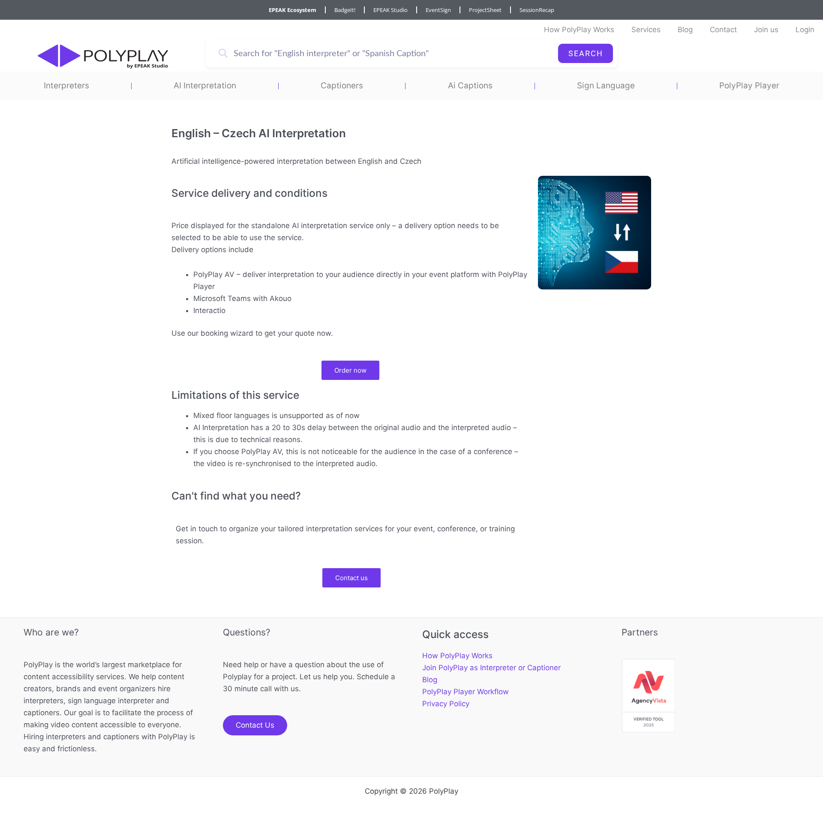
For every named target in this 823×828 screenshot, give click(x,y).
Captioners (342, 85)
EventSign (438, 10)
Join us (766, 29)
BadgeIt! (344, 10)
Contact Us (255, 725)
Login (805, 29)
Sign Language (606, 85)
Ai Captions (470, 85)
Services (646, 29)
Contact (723, 29)
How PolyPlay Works (579, 29)
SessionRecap (537, 10)
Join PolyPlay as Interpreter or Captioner (491, 667)
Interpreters (66, 85)
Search (585, 53)
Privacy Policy (445, 703)
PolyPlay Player (749, 85)
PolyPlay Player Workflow (465, 691)
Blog (685, 29)
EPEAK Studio (390, 10)
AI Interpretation (205, 85)
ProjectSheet (485, 10)
